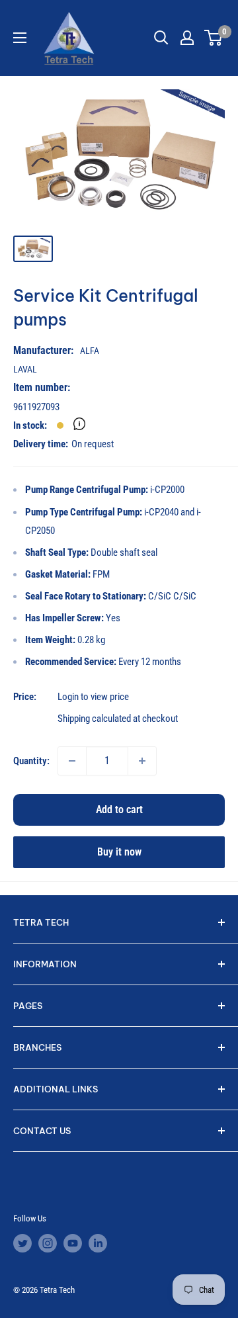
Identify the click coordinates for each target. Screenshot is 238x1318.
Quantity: (31, 761)
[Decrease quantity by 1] (72, 761)
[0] (214, 38)
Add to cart (119, 809)
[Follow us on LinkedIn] (98, 1243)
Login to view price (93, 697)
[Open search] (161, 37)
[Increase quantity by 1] (142, 761)
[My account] (187, 37)
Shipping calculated (94, 719)
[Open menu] (19, 37)
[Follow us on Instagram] (47, 1243)
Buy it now (119, 852)
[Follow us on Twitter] (22, 1243)
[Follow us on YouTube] (72, 1243)
